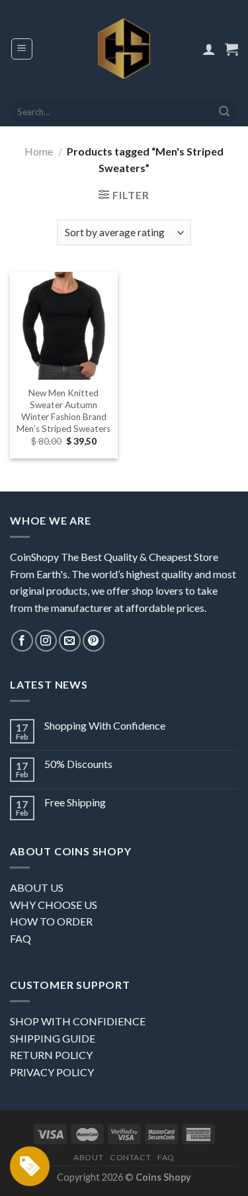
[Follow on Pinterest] (93, 641)
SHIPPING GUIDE (52, 1038)
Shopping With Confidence (104, 725)
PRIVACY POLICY (52, 1072)
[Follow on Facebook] (22, 641)
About (88, 1157)
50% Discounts (78, 763)
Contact (130, 1157)
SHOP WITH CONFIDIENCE (77, 1021)
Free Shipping (75, 802)
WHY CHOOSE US (53, 904)
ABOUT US (36, 887)
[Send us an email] (70, 641)
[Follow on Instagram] (46, 641)
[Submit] (224, 112)
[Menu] (22, 49)
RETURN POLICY (51, 1054)
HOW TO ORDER (51, 921)
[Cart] (231, 49)
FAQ (20, 938)
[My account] (209, 49)
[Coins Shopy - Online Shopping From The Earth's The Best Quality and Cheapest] (124, 48)
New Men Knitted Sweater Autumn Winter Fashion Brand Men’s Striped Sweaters (63, 410)
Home (38, 151)
